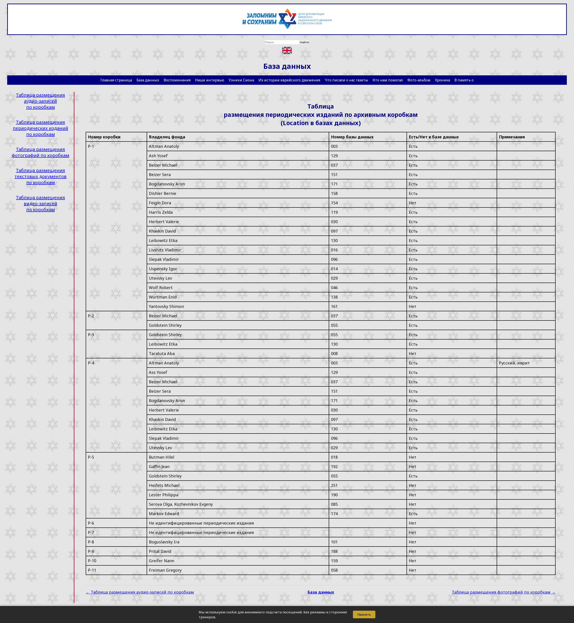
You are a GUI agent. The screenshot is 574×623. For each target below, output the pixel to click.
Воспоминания (177, 80)
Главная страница (116, 80)
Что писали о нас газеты (346, 80)
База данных (148, 80)
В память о (464, 80)
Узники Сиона (241, 80)
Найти (304, 42)
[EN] (287, 50)
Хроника (442, 80)
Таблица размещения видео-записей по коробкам (40, 203)
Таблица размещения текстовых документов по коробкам (41, 176)
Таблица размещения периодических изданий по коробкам (40, 128)
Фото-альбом (418, 80)
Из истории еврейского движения (289, 80)
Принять (364, 614)
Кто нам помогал (388, 80)
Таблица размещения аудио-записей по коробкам (40, 101)
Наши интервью (209, 80)
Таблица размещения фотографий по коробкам (40, 152)
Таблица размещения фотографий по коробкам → (504, 592)
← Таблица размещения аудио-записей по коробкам (140, 592)
